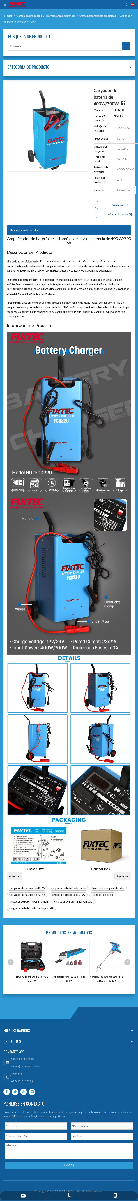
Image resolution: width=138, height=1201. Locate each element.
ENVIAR (69, 1165)
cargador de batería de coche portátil (31, 908)
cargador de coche (103, 894)
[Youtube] (23, 1092)
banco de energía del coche (108, 888)
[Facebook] (6, 1092)
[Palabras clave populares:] (126, 46)
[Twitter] (15, 1092)
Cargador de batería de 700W (27, 894)
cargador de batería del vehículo (73, 901)
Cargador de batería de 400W (27, 888)
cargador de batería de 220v (68, 894)
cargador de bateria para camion (28, 901)
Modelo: (99, 109)
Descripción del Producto (25, 230)
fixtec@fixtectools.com (25, 1066)
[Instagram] (32, 1092)
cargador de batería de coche (68, 888)
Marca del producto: (99, 118)
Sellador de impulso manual (106, 977)
